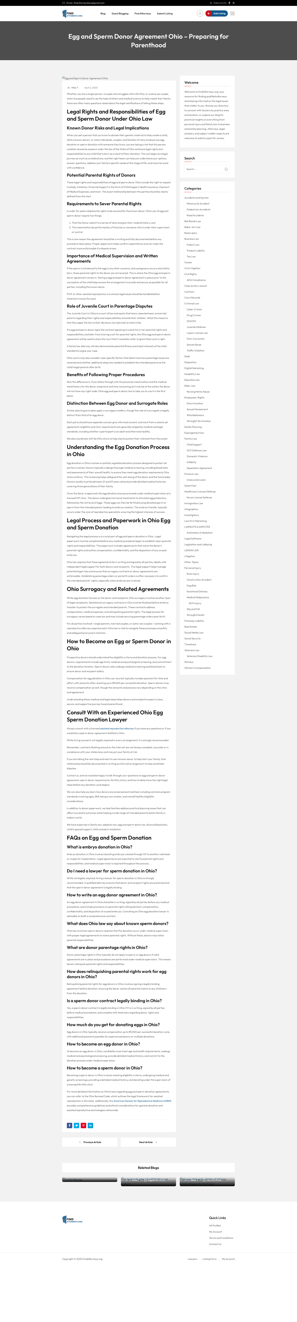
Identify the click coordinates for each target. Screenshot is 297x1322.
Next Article (146, 1142)
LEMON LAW (191, 550)
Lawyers (192, 1258)
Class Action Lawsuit (195, 285)
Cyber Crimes (194, 309)
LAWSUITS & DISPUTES (197, 526)
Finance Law (191, 473)
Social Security (192, 638)
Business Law (191, 238)
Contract (189, 291)
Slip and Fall (193, 609)
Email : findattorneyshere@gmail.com (86, 2)
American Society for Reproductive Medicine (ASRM (142, 1100)
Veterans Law (191, 650)
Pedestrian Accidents (198, 209)
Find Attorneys (143, 13)
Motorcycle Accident (198, 203)
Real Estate (190, 626)
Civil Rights (190, 274)
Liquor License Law (197, 332)
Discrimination (195, 403)
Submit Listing (165, 13)
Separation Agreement (199, 468)
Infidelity (191, 462)
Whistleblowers (195, 415)
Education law (192, 379)
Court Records (192, 297)
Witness (188, 661)
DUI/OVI (191, 321)
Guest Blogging (120, 13)
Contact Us (215, 1244)
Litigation (189, 556)
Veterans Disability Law (200, 656)
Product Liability (196, 250)
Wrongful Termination (199, 421)
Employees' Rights (194, 397)
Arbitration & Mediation (200, 532)
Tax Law (191, 256)
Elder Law (189, 385)
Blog (103, 13)
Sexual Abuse (194, 344)
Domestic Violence (197, 456)
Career (188, 262)
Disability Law (192, 374)
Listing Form (210, 1258)
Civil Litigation (192, 268)
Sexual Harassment (197, 409)
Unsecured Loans (196, 479)
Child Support (194, 444)
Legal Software (192, 538)
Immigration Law (193, 503)
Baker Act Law (192, 227)
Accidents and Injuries (196, 197)
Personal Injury (192, 567)
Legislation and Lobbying (198, 544)
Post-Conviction (196, 338)
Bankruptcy (190, 232)
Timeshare (190, 644)
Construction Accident (199, 579)
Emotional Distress (197, 591)
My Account (215, 1231)
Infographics (191, 509)
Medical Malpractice (198, 597)
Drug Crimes (194, 315)
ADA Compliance (196, 279)
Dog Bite (191, 585)
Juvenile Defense (196, 326)
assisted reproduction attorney (117, 728)
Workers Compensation (197, 667)
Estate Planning (193, 426)
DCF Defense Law (197, 450)
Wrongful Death (195, 614)
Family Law (190, 438)
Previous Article (92, 1142)
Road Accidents (195, 215)
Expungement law (194, 432)
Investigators (191, 515)
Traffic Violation (195, 350)
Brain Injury (193, 573)
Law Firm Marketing (195, 520)
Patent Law (193, 244)
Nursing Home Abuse (198, 391)
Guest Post (190, 485)
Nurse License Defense (199, 497)
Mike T (74, 87)
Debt (187, 356)
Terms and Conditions (221, 1237)
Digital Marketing (194, 368)
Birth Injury (195, 603)
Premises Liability (194, 620)
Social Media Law (193, 632)
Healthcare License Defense (200, 491)
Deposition (190, 362)
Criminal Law (191, 303)
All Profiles (215, 1225)
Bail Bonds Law (192, 221)
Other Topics (191, 562)
